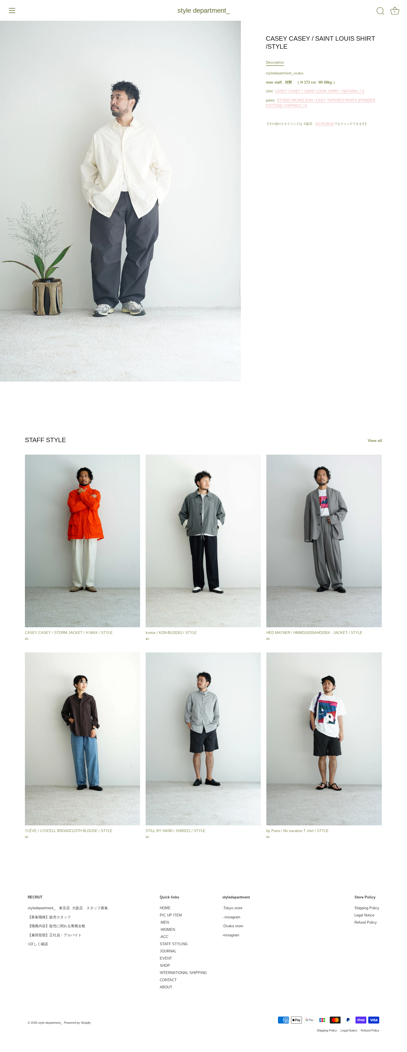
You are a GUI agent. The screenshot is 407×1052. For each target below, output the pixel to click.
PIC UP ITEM (171, 915)
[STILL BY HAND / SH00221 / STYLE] (203, 738)
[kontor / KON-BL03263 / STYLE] (203, 541)
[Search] (380, 11)
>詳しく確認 (38, 944)
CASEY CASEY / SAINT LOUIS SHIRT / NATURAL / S (319, 91)
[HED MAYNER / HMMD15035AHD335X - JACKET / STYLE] (324, 541)
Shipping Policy (366, 908)
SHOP (165, 965)
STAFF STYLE (45, 440)
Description (275, 62)
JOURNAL (168, 951)
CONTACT (168, 980)
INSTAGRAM (324, 124)
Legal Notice (364, 915)
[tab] (277, 62)
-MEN (164, 922)
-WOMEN (167, 929)
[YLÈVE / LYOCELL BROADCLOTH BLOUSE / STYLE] (82, 738)
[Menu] (12, 10)
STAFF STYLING (174, 944)
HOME (165, 908)
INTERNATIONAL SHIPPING (183, 973)
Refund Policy (365, 922)
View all (375, 440)
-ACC (164, 937)
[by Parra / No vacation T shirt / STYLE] (324, 738)
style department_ (203, 10)
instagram (232, 917)
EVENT (166, 958)
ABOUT (166, 987)
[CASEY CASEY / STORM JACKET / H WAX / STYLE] (82, 541)
